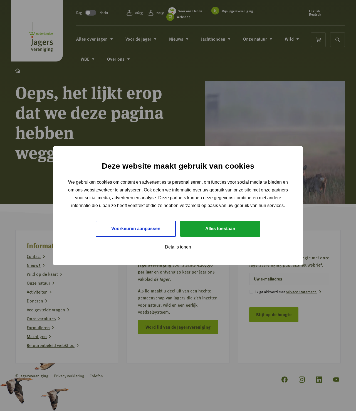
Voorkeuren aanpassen (135, 228)
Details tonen (178, 247)
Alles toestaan (220, 228)
